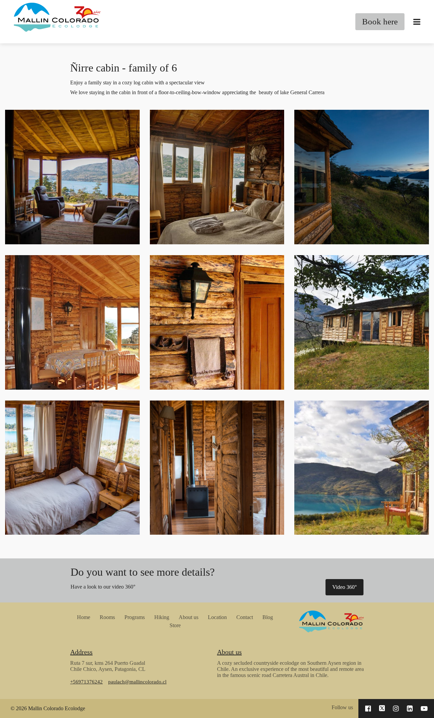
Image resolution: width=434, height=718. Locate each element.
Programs (134, 617)
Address (81, 652)
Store (175, 625)
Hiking (161, 617)
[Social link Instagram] (396, 708)
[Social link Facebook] (368, 708)
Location (217, 617)
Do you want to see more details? (143, 572)
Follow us (342, 707)
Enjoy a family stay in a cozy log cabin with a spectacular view (137, 82)
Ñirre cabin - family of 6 (123, 68)
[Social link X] (382, 708)
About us (188, 617)
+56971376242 (86, 681)
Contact (244, 617)
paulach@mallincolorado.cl (137, 681)
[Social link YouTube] (424, 708)
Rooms (107, 617)
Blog (267, 617)
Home (83, 617)
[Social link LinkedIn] (410, 708)
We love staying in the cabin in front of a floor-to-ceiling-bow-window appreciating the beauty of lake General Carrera (197, 92)
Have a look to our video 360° (103, 587)
